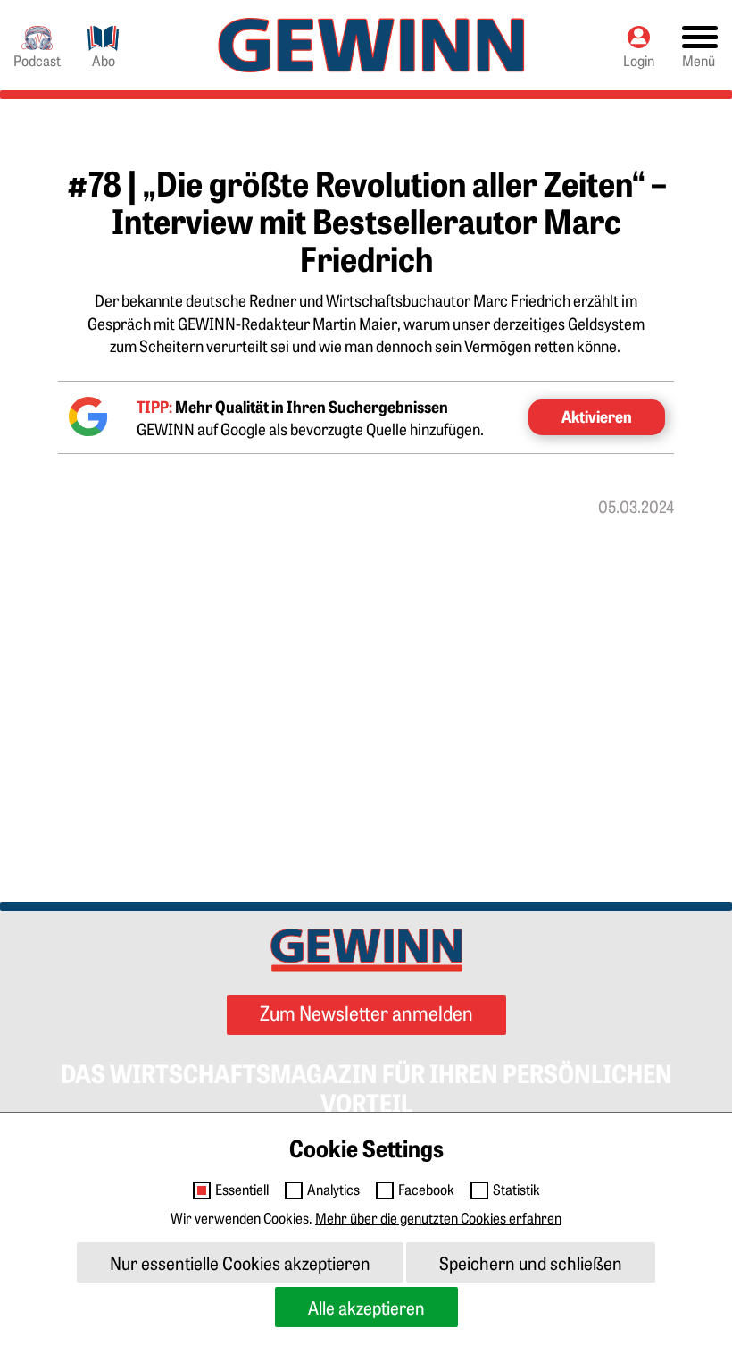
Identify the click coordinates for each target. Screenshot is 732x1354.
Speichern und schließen (530, 1262)
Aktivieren (596, 416)
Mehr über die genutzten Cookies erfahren (438, 1217)
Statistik (516, 1190)
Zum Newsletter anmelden (366, 1012)
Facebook (426, 1190)
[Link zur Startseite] (371, 45)
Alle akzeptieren (366, 1307)
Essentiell (242, 1190)
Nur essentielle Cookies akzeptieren (240, 1262)
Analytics (333, 1190)
